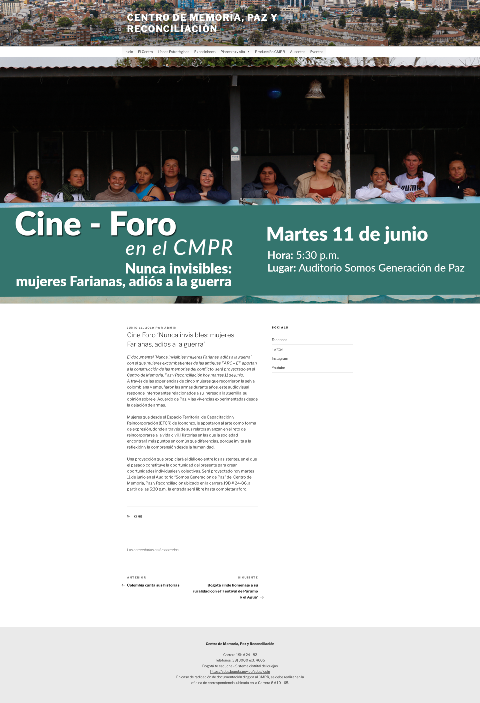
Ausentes (297, 52)
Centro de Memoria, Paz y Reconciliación (202, 23)
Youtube (278, 368)
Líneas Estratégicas (173, 52)
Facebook (280, 340)
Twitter (277, 349)
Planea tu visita (232, 52)
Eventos (316, 52)
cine (138, 516)
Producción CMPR (270, 52)
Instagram (280, 358)
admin (170, 328)
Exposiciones (205, 52)
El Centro (145, 52)
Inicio (128, 52)
